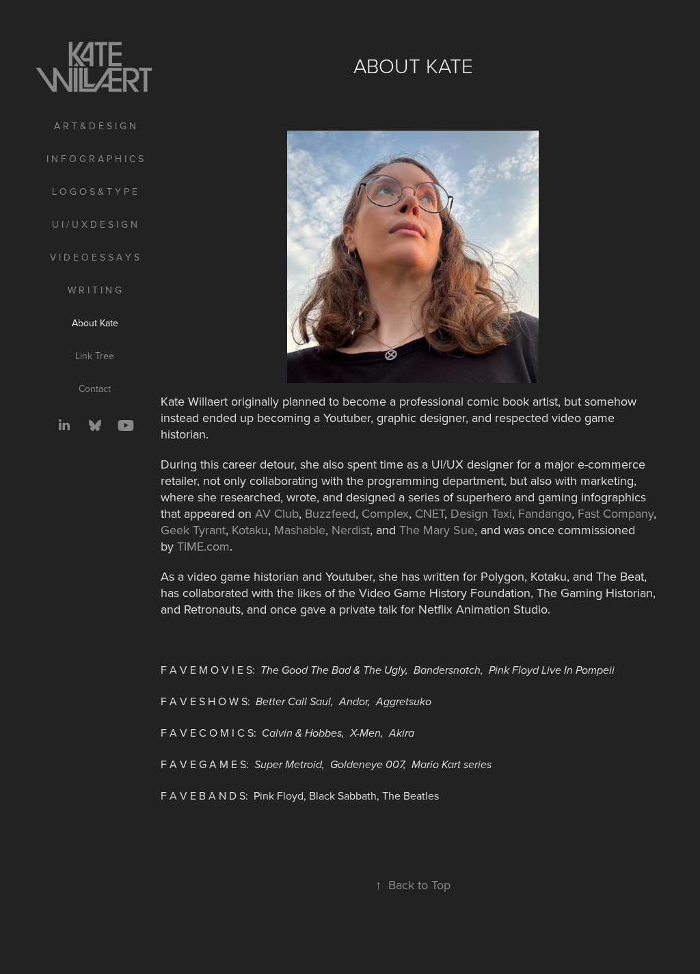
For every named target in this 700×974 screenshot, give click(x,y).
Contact (95, 388)
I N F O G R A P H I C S (95, 159)
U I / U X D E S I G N (94, 224)
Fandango (544, 513)
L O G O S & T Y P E (94, 191)
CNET (429, 513)
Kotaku (250, 529)
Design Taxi (481, 513)
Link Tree (94, 356)
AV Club (277, 513)
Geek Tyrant (193, 529)
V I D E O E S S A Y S (94, 257)
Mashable (299, 529)
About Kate (95, 323)
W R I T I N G (95, 290)
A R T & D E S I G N (95, 126)
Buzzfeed (330, 513)
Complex (385, 513)
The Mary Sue (436, 529)
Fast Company (616, 513)
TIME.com (203, 546)
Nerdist (351, 529)
